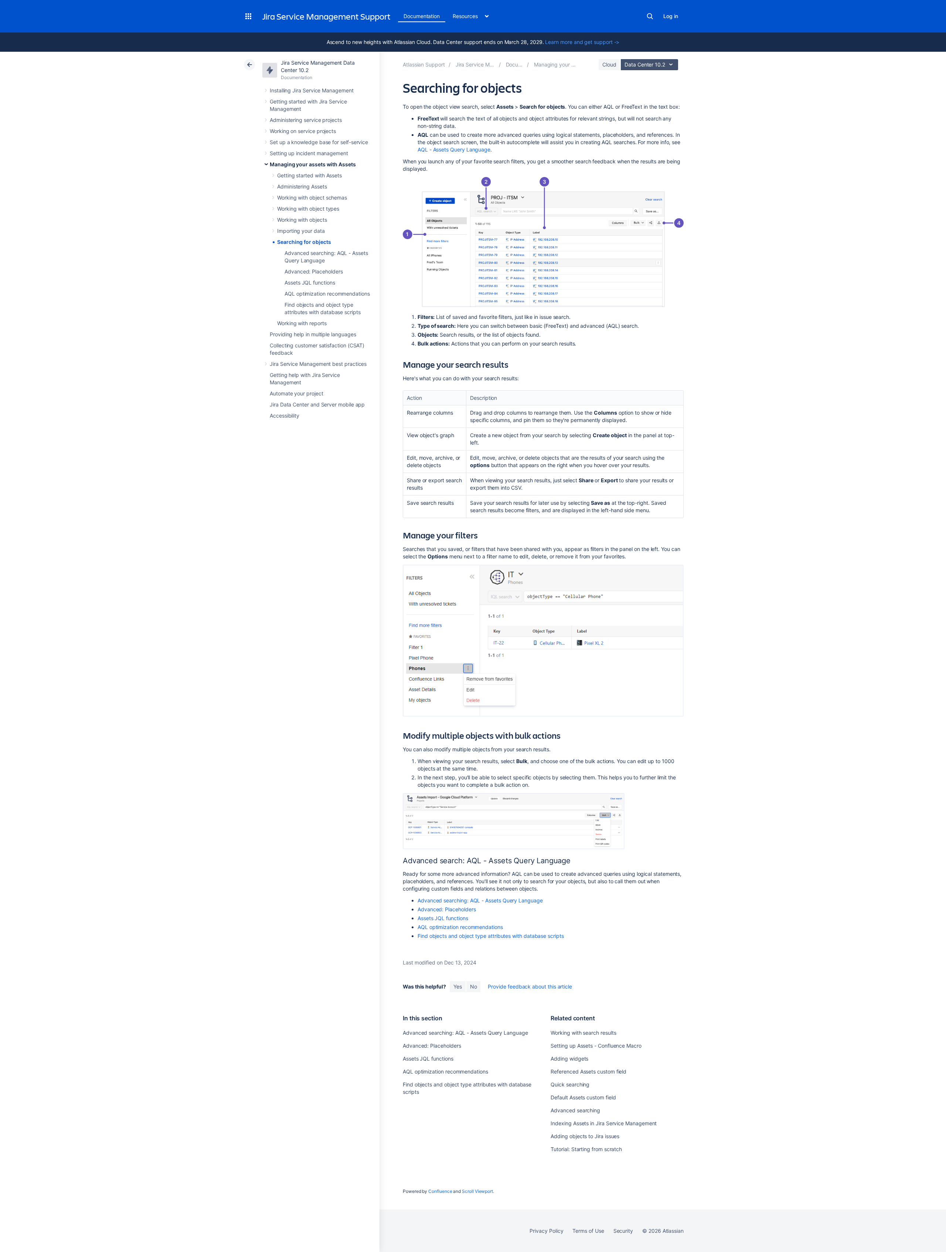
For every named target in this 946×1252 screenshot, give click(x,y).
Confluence (440, 1191)
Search (650, 16)
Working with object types (308, 208)
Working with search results (583, 1033)
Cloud (609, 64)
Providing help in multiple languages (313, 334)
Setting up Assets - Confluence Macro (596, 1045)
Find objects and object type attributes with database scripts (491, 936)
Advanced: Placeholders (314, 271)
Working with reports (302, 323)
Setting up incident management (309, 153)
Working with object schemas (312, 197)
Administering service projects (306, 120)
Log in (670, 16)
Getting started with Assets (309, 175)
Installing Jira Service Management (312, 90)
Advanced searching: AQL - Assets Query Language (480, 900)
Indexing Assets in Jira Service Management (604, 1123)
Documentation (422, 16)
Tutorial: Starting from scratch (586, 1149)
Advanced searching (575, 1110)
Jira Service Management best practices (318, 364)
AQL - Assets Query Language (454, 149)
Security (623, 1231)
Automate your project (296, 393)
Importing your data (301, 231)
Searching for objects (304, 242)
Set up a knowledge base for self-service (319, 142)
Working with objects (302, 220)
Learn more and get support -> (582, 42)
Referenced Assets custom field (588, 1071)
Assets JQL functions (310, 282)
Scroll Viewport (477, 1191)
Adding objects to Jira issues (585, 1136)
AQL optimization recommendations (327, 293)
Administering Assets (302, 186)
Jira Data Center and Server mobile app (317, 404)
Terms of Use (588, 1231)
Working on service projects (303, 131)
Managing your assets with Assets (313, 164)
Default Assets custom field (583, 1097)
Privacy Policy (546, 1231)
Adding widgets (569, 1058)
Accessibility (284, 415)
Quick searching (570, 1084)
